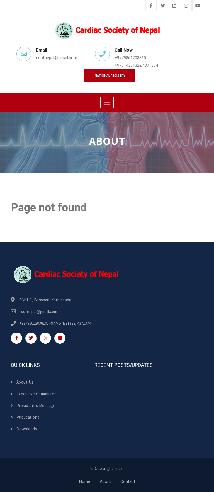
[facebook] (151, 5)
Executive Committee (36, 393)
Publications (28, 417)
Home (84, 481)
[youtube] (198, 5)
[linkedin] (174, 5)
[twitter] (162, 5)
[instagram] (186, 5)
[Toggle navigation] (107, 102)
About (105, 481)
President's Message (35, 405)
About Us (25, 382)
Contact (127, 481)
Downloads (26, 429)
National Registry (110, 75)
